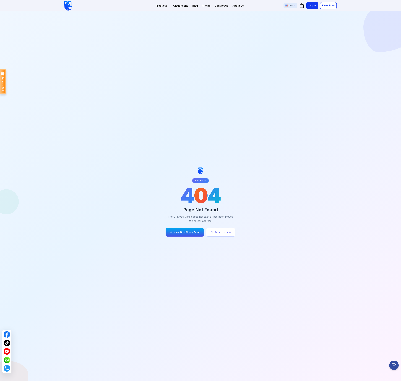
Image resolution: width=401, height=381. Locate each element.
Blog (195, 5)
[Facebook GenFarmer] (7, 334)
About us (238, 5)
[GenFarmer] (68, 5)
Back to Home (222, 232)
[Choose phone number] (7, 368)
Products (161, 5)
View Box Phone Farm (187, 232)
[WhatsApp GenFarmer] (7, 360)
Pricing (206, 5)
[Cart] (301, 6)
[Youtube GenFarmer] (7, 351)
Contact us (221, 5)
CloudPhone (180, 5)
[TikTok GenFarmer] (7, 343)
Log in (312, 5)
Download (328, 5)
